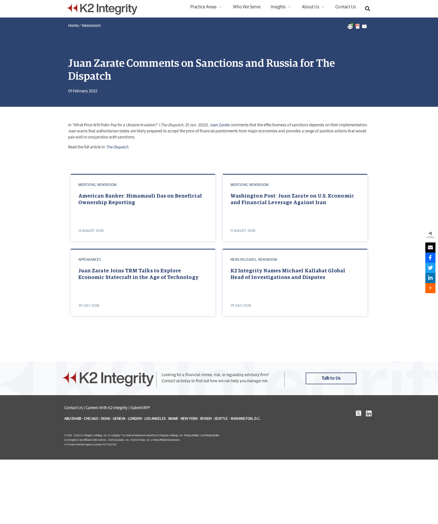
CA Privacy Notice (210, 435)
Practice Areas (203, 7)
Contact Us (345, 7)
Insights (278, 7)
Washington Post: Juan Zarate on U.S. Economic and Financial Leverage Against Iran (292, 199)
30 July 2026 (88, 305)
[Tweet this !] (430, 268)
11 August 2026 (242, 231)
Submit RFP (140, 408)
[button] (367, 9)
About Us (310, 7)
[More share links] (430, 288)
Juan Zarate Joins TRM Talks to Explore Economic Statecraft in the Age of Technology (138, 274)
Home (73, 26)
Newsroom (91, 26)
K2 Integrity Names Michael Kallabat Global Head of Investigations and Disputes (287, 274)
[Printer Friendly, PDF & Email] (357, 29)
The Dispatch (117, 147)
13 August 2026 (91, 231)
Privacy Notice (191, 435)
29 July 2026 (240, 305)
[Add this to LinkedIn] (430, 278)
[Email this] (430, 247)
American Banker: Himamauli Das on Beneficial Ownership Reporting (140, 199)
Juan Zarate (220, 125)
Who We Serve (247, 7)
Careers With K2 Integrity (107, 408)
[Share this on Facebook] (430, 258)
